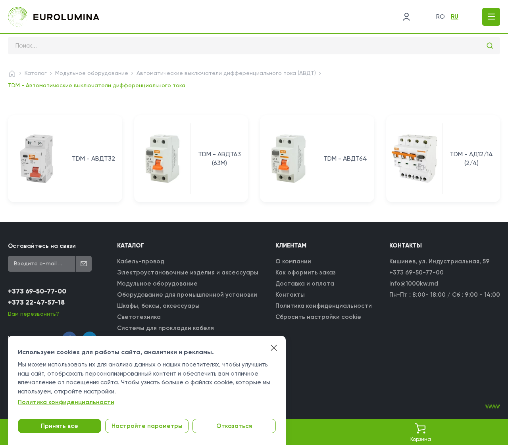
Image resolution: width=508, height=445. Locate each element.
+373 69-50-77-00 (37, 291)
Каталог (36, 73)
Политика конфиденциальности (323, 305)
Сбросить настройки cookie (318, 316)
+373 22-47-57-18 (36, 302)
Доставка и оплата (304, 283)
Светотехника (139, 316)
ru (454, 16)
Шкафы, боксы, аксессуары (158, 305)
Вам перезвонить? (33, 314)
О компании (293, 261)
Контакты (290, 294)
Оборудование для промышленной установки (187, 294)
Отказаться (234, 426)
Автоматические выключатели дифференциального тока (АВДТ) (226, 73)
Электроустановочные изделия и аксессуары (187, 272)
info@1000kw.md (413, 283)
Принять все (59, 426)
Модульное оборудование (91, 73)
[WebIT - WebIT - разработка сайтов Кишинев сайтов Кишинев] (492, 407)
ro (440, 16)
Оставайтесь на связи (42, 245)
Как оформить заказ (305, 272)
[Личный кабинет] (406, 17)
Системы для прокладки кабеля (165, 328)
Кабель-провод (140, 261)
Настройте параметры (147, 426)
